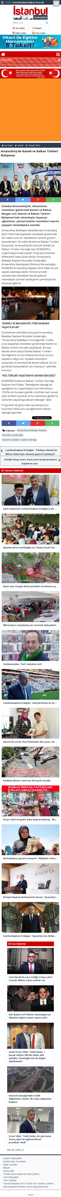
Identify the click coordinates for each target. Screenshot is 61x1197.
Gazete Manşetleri (12, 1158)
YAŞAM (20, 145)
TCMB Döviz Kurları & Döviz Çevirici (21, 1173)
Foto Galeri (40, 33)
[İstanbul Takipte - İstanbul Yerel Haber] (31, 12)
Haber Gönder (10, 1164)
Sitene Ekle (8, 1170)
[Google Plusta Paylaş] (38, 199)
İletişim (38, 28)
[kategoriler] (58, 54)
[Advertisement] (30, 110)
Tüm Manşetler (11, 1177)
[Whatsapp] (53, 199)
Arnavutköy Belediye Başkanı (31, 430)
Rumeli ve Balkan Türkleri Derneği (19, 439)
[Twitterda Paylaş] (23, 199)
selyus (30, 1194)
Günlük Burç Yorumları (14, 1161)
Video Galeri (20, 33)
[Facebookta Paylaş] (7, 199)
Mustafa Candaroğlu (12, 435)
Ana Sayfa (20, 28)
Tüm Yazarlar (10, 1180)
